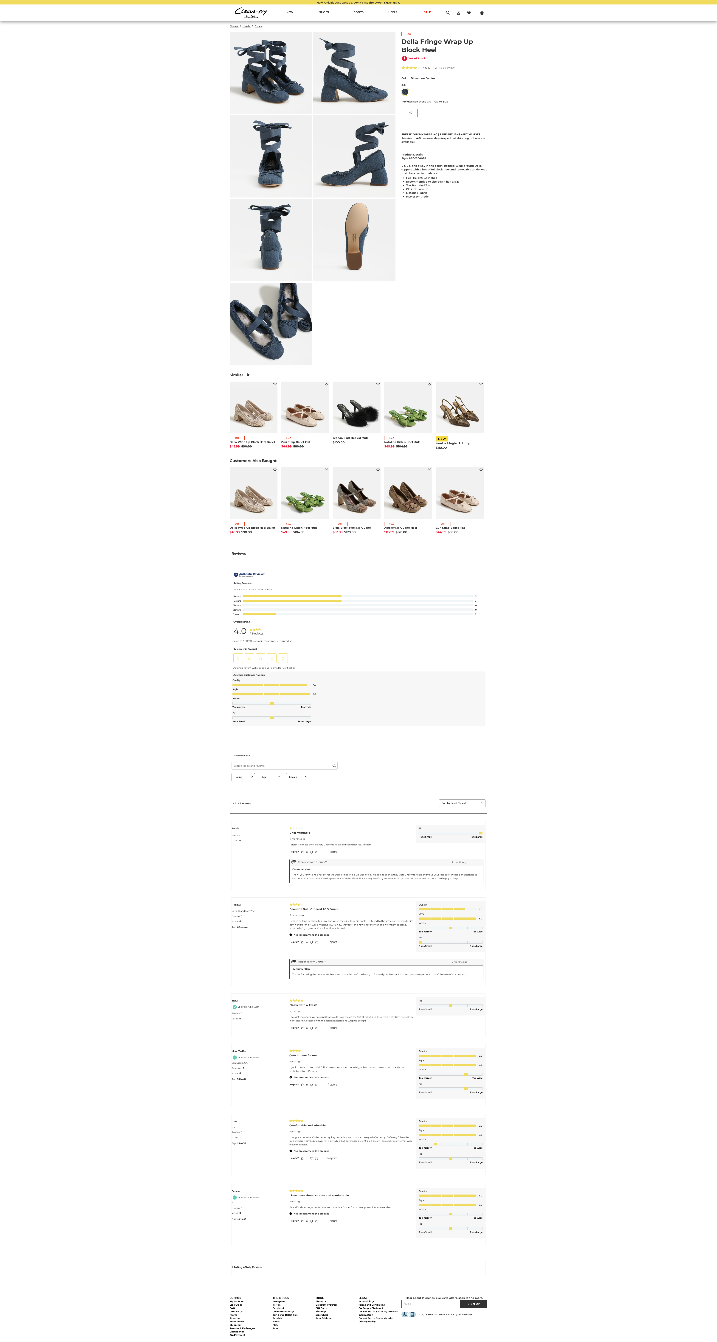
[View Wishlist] (469, 13)
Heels (276, 1321)
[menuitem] (290, 12)
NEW (289, 12)
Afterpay (235, 1318)
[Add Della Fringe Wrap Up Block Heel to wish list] (411, 113)
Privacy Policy (367, 1321)
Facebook (279, 1308)
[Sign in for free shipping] (459, 13)
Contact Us (236, 1311)
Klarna (234, 1314)
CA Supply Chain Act (370, 1308)
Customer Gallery (283, 1311)
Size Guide (236, 1304)
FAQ (232, 1308)
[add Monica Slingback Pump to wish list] (481, 384)
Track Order (237, 1321)
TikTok (277, 1304)
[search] (448, 14)
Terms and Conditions (371, 1304)
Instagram (279, 1301)
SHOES (324, 12)
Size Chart (322, 1314)
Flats (275, 1325)
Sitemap (321, 1311)
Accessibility (366, 1301)
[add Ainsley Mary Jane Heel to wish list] (429, 469)
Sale (275, 1328)
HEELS (392, 12)
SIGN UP (474, 1304)
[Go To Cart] (482, 12)
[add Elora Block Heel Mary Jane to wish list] (378, 469)
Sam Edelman (324, 1318)
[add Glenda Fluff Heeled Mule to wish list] (378, 384)
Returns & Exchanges (242, 1328)
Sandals (277, 1318)
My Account (237, 1301)
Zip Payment (237, 1335)
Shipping (235, 1325)
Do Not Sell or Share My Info (375, 1318)
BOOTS (358, 12)
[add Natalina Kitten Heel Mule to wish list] (429, 384)
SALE (427, 12)
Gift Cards (322, 1308)
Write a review (444, 67)
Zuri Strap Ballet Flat (285, 1314)
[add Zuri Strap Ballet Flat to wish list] (326, 384)
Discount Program (327, 1304)
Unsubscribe (237, 1331)
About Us (321, 1301)
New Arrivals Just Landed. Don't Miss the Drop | (358, 2)
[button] (331, 12)
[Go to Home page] (251, 12)
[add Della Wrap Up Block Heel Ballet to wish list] (274, 384)
